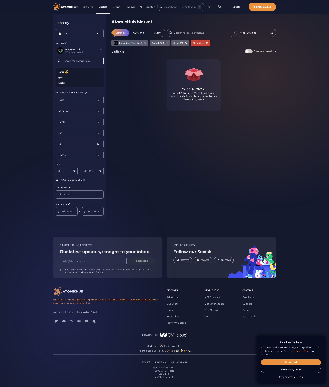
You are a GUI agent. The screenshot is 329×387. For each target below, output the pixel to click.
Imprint (146, 361)
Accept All (291, 362)
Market (102, 6)
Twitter (185, 260)
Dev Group (211, 310)
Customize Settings (291, 377)
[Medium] (79, 321)
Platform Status (176, 322)
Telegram (226, 260)
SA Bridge (173, 316)
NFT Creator (147, 6)
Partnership (249, 316)
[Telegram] (71, 321)
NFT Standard (212, 297)
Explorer (88, 6)
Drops (116, 6)
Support (247, 303)
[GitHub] (94, 321)
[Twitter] (56, 321)
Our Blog (172, 303)
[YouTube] (86, 321)
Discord (205, 260)
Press (245, 310)
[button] (85, 92)
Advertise (172, 297)
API (206, 316)
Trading (130, 6)
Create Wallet (262, 6)
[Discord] (63, 321)
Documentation (214, 303)
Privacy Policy (79, 272)
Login (236, 6)
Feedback (248, 297)
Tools (170, 310)
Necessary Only (291, 369)
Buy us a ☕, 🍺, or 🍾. (178, 350)
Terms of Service (96, 272)
